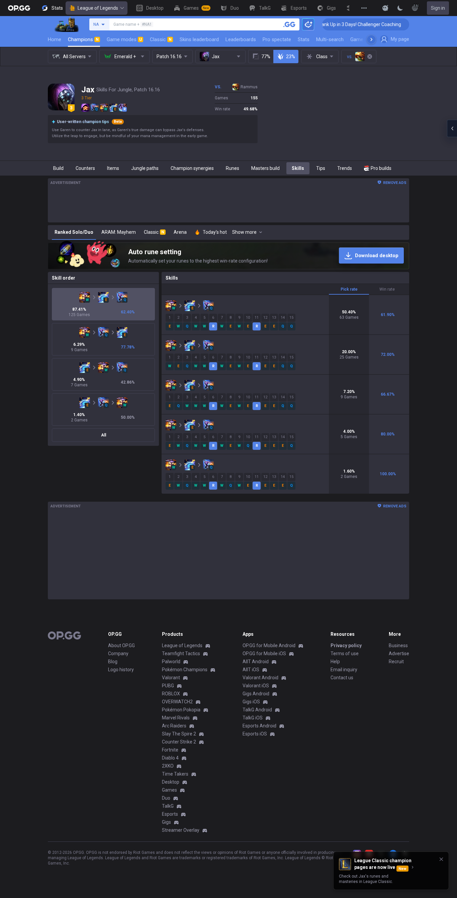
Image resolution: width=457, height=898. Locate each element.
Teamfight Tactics (181, 653)
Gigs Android (256, 693)
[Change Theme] (400, 8)
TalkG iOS (253, 717)
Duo (166, 798)
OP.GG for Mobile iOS (264, 653)
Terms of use (345, 653)
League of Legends (98, 8)
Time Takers (175, 774)
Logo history (121, 669)
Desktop (170, 782)
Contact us (342, 677)
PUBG (168, 685)
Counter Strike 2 (179, 741)
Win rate (387, 289)
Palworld (171, 661)
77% (265, 56)
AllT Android (256, 661)
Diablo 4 (170, 758)
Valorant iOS (256, 685)
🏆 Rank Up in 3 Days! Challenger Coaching (334, 24)
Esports (170, 814)
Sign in (438, 8)
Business (398, 645)
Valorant (171, 677)
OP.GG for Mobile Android (269, 645)
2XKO (168, 766)
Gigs (166, 822)
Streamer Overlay (180, 830)
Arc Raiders (174, 725)
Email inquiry (344, 669)
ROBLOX (171, 693)
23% (290, 56)
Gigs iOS (251, 701)
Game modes (124, 39)
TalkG (168, 806)
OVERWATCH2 (177, 701)
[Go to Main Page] (19, 8)
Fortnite (170, 750)
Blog (112, 661)
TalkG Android (257, 709)
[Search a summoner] (289, 24)
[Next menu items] (371, 39)
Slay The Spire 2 (179, 733)
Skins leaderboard (199, 39)
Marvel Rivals (176, 717)
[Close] (441, 859)
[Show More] (385, 8)
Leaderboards (240, 39)
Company (118, 653)
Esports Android (259, 725)
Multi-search (330, 39)
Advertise (399, 653)
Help (335, 661)
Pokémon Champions (184, 669)
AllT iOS (251, 669)
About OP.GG (121, 645)
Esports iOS (255, 733)
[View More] (364, 8)
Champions (83, 39)
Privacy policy (346, 645)
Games (169, 790)
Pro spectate (277, 39)
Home (54, 39)
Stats (303, 39)
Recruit (396, 661)
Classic (161, 39)
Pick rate (349, 289)
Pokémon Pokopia (181, 709)
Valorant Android (260, 677)
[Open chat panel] (452, 128)
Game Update (365, 39)
